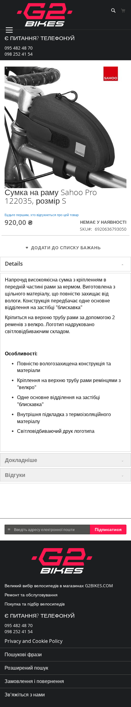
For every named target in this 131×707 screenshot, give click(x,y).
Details (14, 263)
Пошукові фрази (23, 654)
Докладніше (21, 460)
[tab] (65, 264)
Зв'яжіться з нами (25, 694)
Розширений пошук (26, 667)
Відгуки (15, 474)
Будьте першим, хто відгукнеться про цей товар (42, 214)
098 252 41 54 (19, 54)
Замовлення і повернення (34, 681)
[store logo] (45, 14)
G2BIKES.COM (99, 585)
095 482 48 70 (19, 48)
